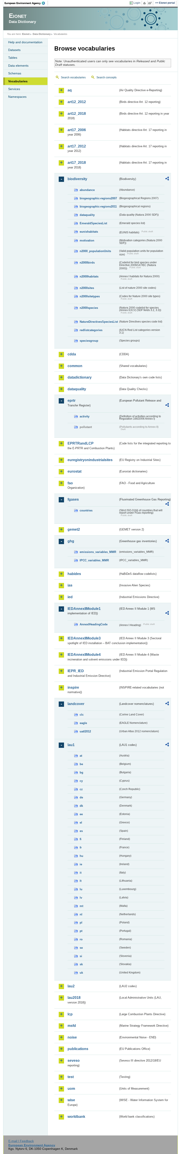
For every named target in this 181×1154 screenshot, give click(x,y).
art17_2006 (77, 130)
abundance (87, 190)
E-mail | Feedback (21, 1141)
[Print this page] (145, 3)
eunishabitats (89, 231)
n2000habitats (89, 276)
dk (81, 805)
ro (81, 939)
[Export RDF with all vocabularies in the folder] (167, 179)
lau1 (71, 745)
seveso (74, 1060)
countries (86, 510)
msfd (72, 1026)
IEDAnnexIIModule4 (84, 654)
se (81, 947)
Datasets (14, 50)
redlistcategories (91, 330)
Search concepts (106, 77)
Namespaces (17, 96)
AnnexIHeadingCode (93, 624)
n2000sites (87, 288)
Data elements (18, 65)
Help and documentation (25, 42)
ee (81, 814)
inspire (73, 687)
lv (81, 897)
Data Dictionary (42, 34)
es (81, 831)
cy (81, 781)
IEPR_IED (76, 671)
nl (81, 914)
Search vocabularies (73, 77)
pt (81, 931)
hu (81, 856)
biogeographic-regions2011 (98, 206)
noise (72, 1037)
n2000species (89, 307)
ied (70, 597)
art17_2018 (77, 162)
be (81, 764)
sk (81, 964)
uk (81, 972)
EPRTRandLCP (81, 443)
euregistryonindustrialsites (90, 460)
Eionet (26, 34)
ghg (71, 541)
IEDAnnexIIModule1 (84, 609)
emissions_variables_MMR (98, 552)
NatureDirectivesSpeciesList (99, 321)
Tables (12, 57)
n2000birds (87, 262)
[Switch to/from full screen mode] (150, 3)
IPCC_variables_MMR (94, 560)
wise (71, 1100)
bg (81, 772)
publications (78, 1049)
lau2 (71, 986)
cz (81, 789)
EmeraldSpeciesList (93, 223)
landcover (76, 704)
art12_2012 (77, 102)
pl (81, 922)
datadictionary (80, 377)
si (81, 956)
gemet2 (74, 529)
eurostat (74, 471)
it (80, 872)
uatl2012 (85, 731)
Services (14, 89)
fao (70, 483)
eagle (83, 723)
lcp (70, 1014)
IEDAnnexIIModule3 (84, 638)
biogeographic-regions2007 (98, 198)
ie (81, 864)
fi (80, 839)
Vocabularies (18, 81)
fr (81, 847)
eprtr (71, 400)
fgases (73, 499)
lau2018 (74, 997)
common (75, 366)
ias (70, 585)
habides (74, 574)
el (81, 822)
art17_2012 (77, 146)
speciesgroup (89, 340)
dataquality (87, 215)
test (71, 1077)
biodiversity (77, 179)
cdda (72, 354)
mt (81, 906)
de (81, 797)
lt (80, 880)
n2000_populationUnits (95, 251)
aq (70, 90)
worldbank (76, 1116)
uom (71, 1088)
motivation (87, 240)
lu (81, 889)
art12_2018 (77, 113)
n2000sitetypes (90, 296)
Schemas (14, 73)
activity (84, 416)
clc (82, 714)
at (81, 755)
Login (137, 3)
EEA (26, 3)
